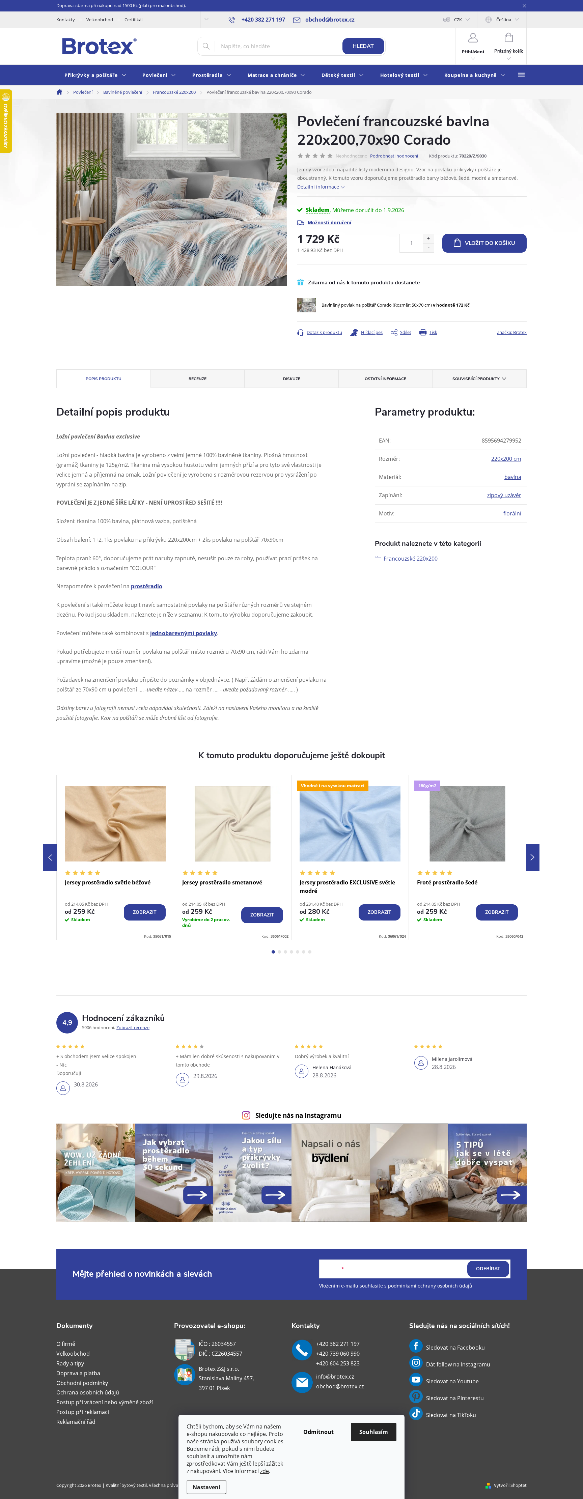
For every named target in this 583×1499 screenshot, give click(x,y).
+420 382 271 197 (338, 1344)
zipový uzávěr (504, 495)
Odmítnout (318, 1432)
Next (532, 857)
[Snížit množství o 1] (428, 247)
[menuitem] (95, 75)
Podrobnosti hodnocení (394, 156)
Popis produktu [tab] (103, 378)
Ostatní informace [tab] (385, 378)
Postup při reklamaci (82, 1412)
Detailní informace (318, 186)
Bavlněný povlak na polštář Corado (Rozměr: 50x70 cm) (396, 305)
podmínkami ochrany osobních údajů (430, 1285)
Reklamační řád (75, 1421)
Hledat (363, 46)
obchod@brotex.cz (340, 1386)
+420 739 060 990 (338, 1353)
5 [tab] (297, 952)
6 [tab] (303, 952)
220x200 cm (506, 458)
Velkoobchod (99, 20)
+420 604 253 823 (338, 1363)
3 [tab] (285, 952)
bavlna (512, 477)
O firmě (65, 1344)
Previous (50, 857)
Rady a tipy (70, 1363)
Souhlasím (373, 1432)
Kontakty (65, 20)
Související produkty (475, 378)
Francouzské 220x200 (411, 558)
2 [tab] (279, 952)
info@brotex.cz (335, 1376)
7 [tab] (309, 952)
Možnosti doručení (329, 222)
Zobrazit (145, 912)
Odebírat (488, 1269)
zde (264, 1471)
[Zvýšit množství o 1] (428, 238)
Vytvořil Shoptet (510, 1485)
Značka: (512, 332)
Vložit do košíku (490, 243)
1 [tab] (273, 952)
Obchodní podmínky (82, 1383)
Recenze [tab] (197, 378)
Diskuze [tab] (291, 378)
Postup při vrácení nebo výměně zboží (104, 1402)
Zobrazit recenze (132, 1027)
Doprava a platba (78, 1373)
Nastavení (206, 1487)
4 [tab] (291, 952)
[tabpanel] (115, 857)
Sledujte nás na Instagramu (298, 1115)
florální (512, 513)
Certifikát (133, 20)
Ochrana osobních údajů (87, 1392)
